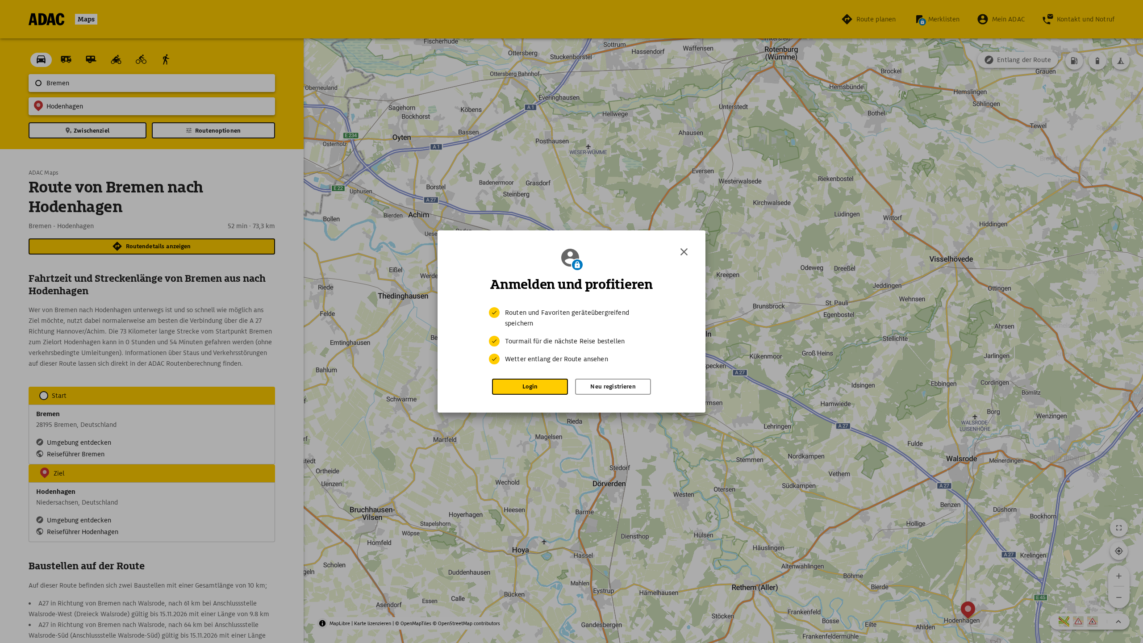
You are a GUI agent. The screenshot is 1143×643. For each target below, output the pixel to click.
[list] (571, 335)
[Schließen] (684, 252)
